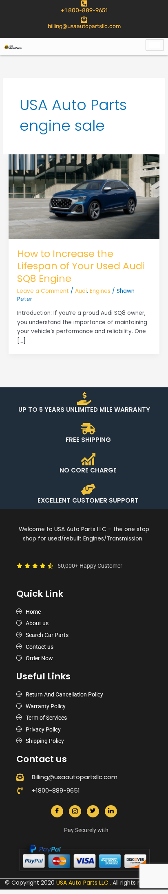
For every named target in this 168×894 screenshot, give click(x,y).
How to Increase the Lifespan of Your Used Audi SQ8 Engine (80, 266)
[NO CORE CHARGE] (88, 459)
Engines (100, 291)
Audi (81, 291)
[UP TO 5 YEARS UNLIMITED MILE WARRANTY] (84, 398)
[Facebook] (57, 811)
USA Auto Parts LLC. (83, 883)
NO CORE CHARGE (88, 470)
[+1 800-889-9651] (84, 3)
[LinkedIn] (111, 811)
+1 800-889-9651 (84, 10)
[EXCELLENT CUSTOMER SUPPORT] (88, 489)
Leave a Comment (43, 291)
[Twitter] (93, 811)
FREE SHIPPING (88, 439)
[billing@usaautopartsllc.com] (84, 19)
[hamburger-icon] (155, 45)
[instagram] (75, 811)
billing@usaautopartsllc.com (84, 26)
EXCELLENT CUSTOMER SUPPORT (88, 500)
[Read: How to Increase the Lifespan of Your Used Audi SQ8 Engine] (84, 196)
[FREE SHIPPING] (88, 429)
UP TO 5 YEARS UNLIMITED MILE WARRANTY (84, 409)
